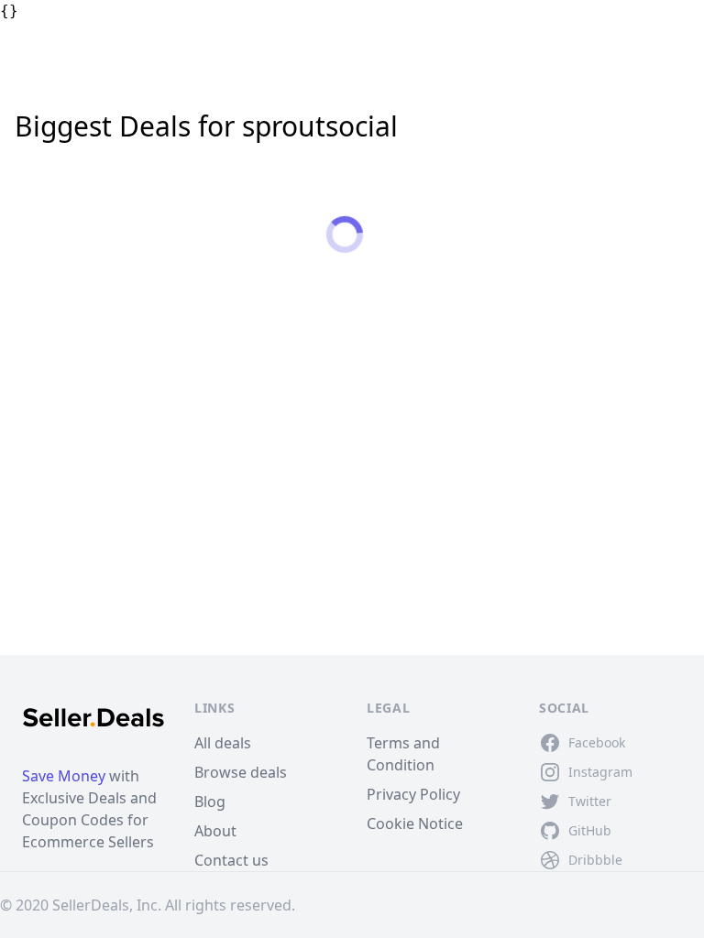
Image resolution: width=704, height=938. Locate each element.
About (215, 831)
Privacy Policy (413, 794)
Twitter (589, 801)
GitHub (589, 830)
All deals (222, 743)
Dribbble (595, 859)
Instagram (600, 771)
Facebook (596, 742)
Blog (210, 801)
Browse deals (240, 772)
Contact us (231, 860)
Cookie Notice (415, 823)
